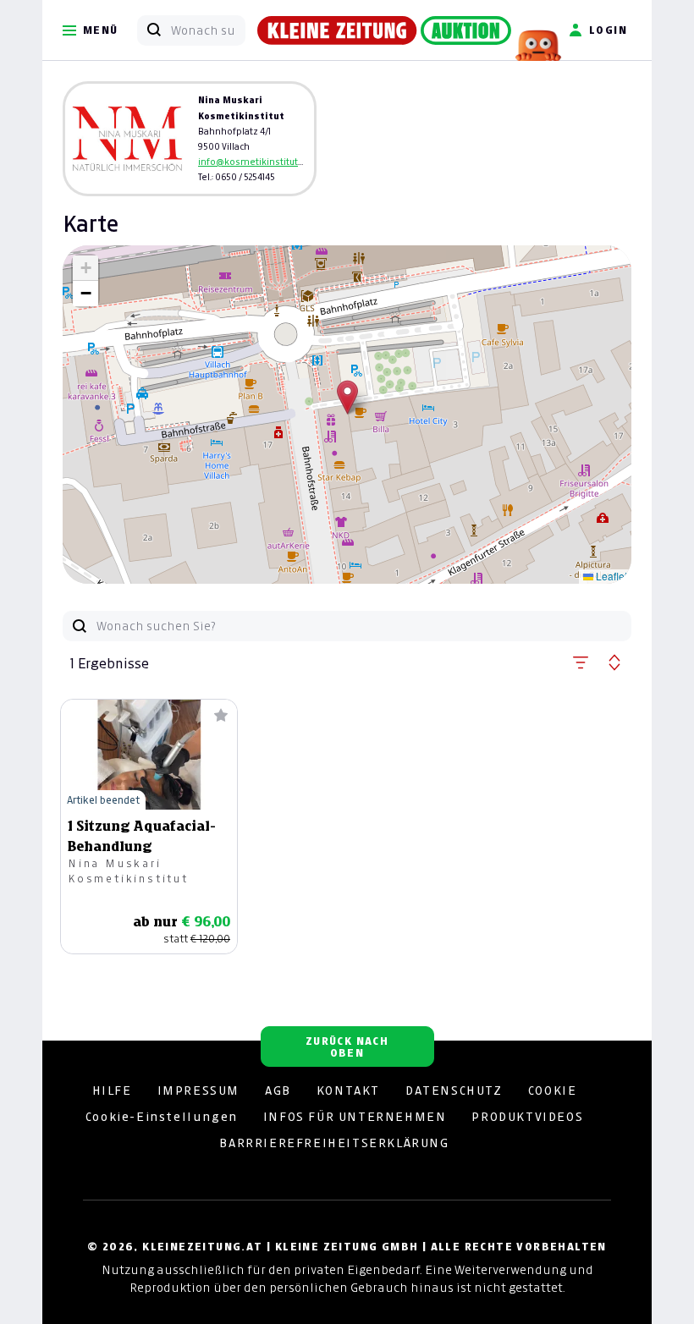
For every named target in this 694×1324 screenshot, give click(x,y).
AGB (278, 1090)
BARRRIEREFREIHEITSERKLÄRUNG (334, 1143)
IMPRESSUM (198, 1090)
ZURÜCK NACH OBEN (347, 1047)
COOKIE (552, 1090)
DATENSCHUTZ (454, 1090)
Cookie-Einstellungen (161, 1117)
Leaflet (610, 576)
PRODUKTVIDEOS (527, 1117)
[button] (347, 397)
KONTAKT (348, 1090)
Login (608, 30)
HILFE (112, 1090)
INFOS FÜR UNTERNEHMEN (355, 1117)
